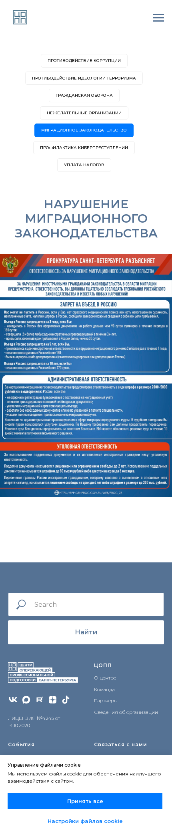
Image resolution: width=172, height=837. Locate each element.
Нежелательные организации (84, 113)
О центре (105, 678)
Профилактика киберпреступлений (84, 147)
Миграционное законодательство (84, 130)
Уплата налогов (84, 164)
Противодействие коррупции (84, 60)
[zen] (53, 700)
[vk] (13, 700)
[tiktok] (66, 700)
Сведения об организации (126, 712)
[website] (26, 700)
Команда (104, 689)
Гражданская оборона (84, 95)
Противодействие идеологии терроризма (84, 78)
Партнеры (106, 700)
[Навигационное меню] (158, 18)
